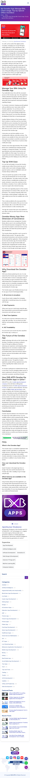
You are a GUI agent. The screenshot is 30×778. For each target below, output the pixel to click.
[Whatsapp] (26, 763)
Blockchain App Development (11, 593)
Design (5, 604)
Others (4, 655)
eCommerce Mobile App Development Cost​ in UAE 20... (17, 706)
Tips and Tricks (7, 669)
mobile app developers (17, 389)
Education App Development (11, 610)
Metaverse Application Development (13, 647)
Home (2, 15)
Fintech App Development (10, 618)
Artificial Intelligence (8, 587)
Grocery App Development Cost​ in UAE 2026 (18, 710)
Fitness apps (6, 621)
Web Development (8, 686)
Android (5, 585)
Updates (5, 681)
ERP (4, 613)
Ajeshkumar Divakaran (20, 41)
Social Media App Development (11, 661)
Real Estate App (7, 658)
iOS (4, 638)
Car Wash (5, 596)
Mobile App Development (10, 650)
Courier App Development (10, 599)
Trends (5, 675)
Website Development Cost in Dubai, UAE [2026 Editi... (17, 702)
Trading (5, 672)
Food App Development (9, 627)
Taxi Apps (6, 664)
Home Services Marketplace (10, 635)
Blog (6, 15)
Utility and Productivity (9, 683)
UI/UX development (8, 678)
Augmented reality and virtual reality (12, 590)
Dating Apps (6, 601)
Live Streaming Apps (9, 644)
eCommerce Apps (8, 607)
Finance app (6, 616)
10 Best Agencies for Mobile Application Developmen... (16, 698)
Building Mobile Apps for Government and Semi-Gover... (17, 731)
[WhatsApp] (15, 437)
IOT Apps (5, 641)
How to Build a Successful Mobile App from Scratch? (18, 727)
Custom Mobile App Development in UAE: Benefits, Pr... (18, 719)
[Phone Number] (26, 767)
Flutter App (6, 624)
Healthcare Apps (8, 633)
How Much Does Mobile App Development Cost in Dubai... (17, 736)
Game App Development (10, 630)
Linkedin (16, 524)
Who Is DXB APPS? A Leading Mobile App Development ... (17, 693)
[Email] (26, 758)
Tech (4, 666)
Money (5, 652)
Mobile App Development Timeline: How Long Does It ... (18, 723)
